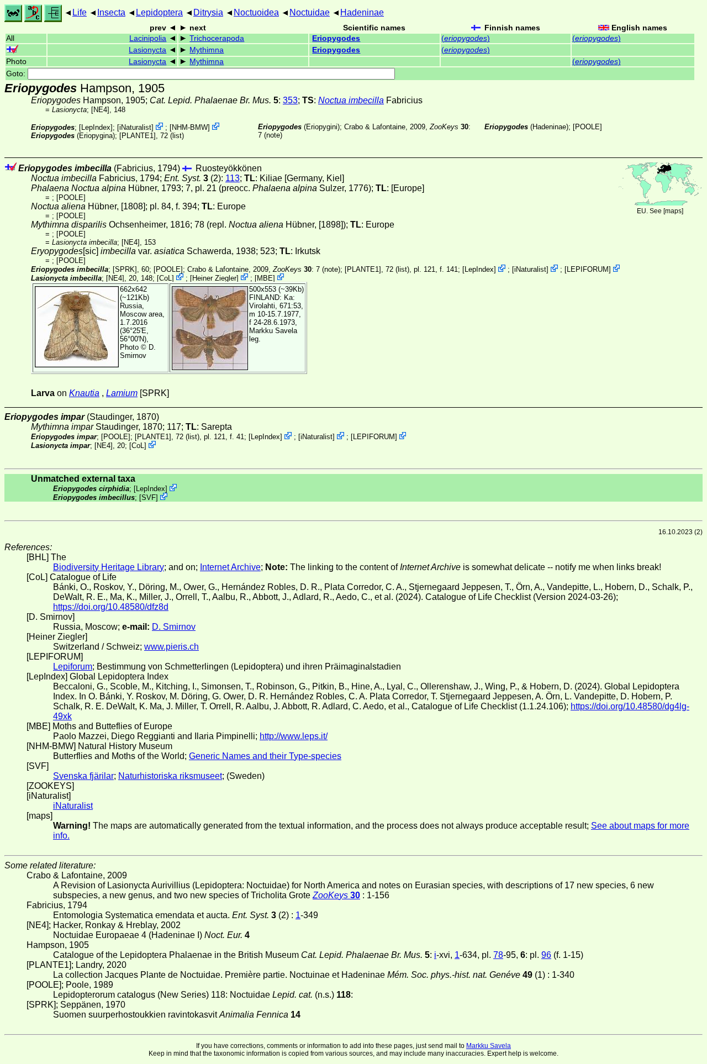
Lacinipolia (147, 38)
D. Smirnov (138, 351)
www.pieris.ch (171, 646)
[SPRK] (125, 269)
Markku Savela (488, 1046)
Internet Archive (230, 567)
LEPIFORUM (588, 269)
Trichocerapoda (216, 38)
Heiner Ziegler (214, 277)
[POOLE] (587, 127)
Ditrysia (208, 12)
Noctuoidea (256, 12)
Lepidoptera (159, 12)
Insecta (111, 12)
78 (498, 955)
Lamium (122, 393)
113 (232, 178)
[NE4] (100, 110)
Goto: (17, 74)
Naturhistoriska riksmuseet (170, 776)
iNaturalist (135, 127)
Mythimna (206, 50)
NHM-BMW (190, 127)
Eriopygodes (336, 38)
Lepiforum (72, 666)
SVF (148, 497)
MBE (265, 277)
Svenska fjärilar (83, 776)
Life (79, 12)
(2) (192, 178)
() (465, 38)
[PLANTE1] (137, 135)
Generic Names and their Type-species (265, 756)
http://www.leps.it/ (294, 736)
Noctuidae (309, 12)
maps (673, 211)
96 (546, 955)
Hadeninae (362, 12)
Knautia (84, 393)
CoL (165, 277)
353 (290, 100)
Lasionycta (147, 50)
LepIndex (95, 127)
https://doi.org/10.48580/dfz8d (110, 607)
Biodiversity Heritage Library (108, 567)
